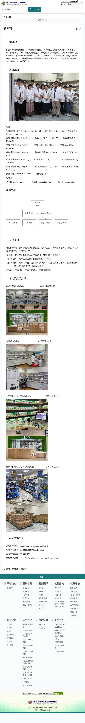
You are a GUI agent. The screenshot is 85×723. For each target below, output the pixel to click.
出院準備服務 (59, 651)
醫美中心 (42, 605)
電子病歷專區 (28, 685)
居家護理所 (59, 642)
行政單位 (26, 595)
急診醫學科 (43, 598)
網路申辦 (73, 602)
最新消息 (10, 588)
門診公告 (58, 588)
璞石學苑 (42, 628)
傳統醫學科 (43, 602)
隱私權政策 (26, 694)
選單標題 (42, 20)
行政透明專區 (75, 608)
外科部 (41, 595)
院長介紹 (26, 588)
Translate (79, 4)
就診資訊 (58, 591)
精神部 (41, 588)
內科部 (41, 591)
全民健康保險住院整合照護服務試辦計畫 (59, 604)
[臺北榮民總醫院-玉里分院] (14, 3)
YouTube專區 (28, 678)
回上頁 (78, 29)
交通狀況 (26, 598)
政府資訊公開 (75, 605)
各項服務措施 (75, 595)
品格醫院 (26, 682)
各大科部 (42, 608)
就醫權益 (58, 595)
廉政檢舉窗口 (28, 605)
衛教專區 (58, 598)
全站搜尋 (35, 9)
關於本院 (26, 591)
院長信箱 (73, 588)
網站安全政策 (37, 694)
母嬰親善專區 (28, 657)
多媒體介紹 (27, 602)
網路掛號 (73, 598)
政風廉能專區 (28, 630)
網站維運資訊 (48, 694)
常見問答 (73, 612)
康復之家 (42, 624)
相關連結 (73, 615)
